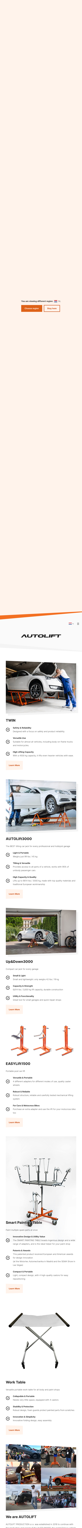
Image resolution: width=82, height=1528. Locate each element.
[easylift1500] (41, 1040)
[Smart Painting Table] (41, 1176)
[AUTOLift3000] (41, 831)
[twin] (41, 713)
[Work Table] (41, 1339)
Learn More (14, 765)
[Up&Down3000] (41, 954)
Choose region (32, 308)
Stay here (52, 308)
